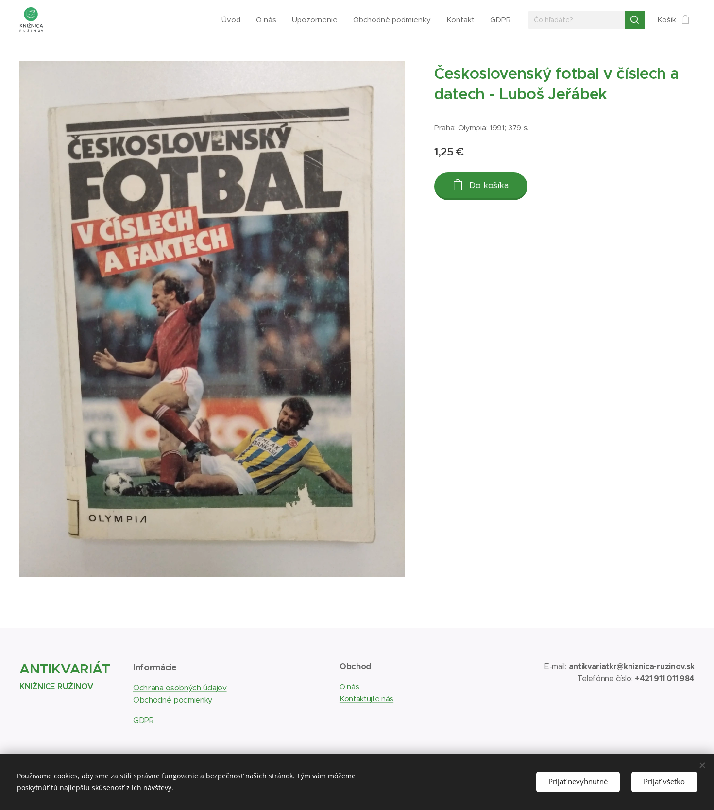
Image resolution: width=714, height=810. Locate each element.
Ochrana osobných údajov (180, 687)
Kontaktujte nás (366, 698)
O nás (349, 686)
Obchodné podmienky (172, 700)
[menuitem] (233, 20)
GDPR (143, 720)
